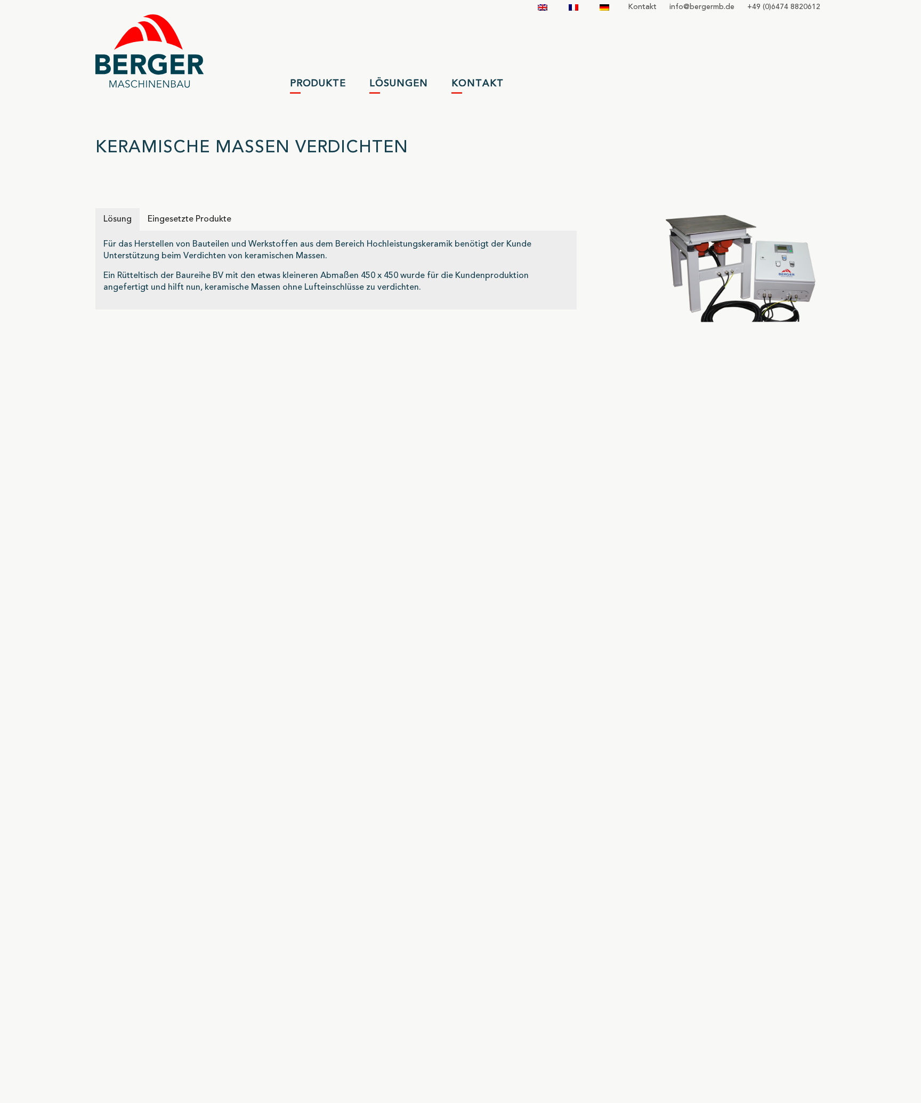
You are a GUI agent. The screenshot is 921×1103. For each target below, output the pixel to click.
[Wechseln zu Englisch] (542, 7)
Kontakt (642, 7)
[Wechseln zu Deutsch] (604, 7)
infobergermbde (701, 7)
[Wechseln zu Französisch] (573, 7)
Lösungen (398, 83)
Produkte (318, 83)
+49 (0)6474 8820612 (783, 7)
